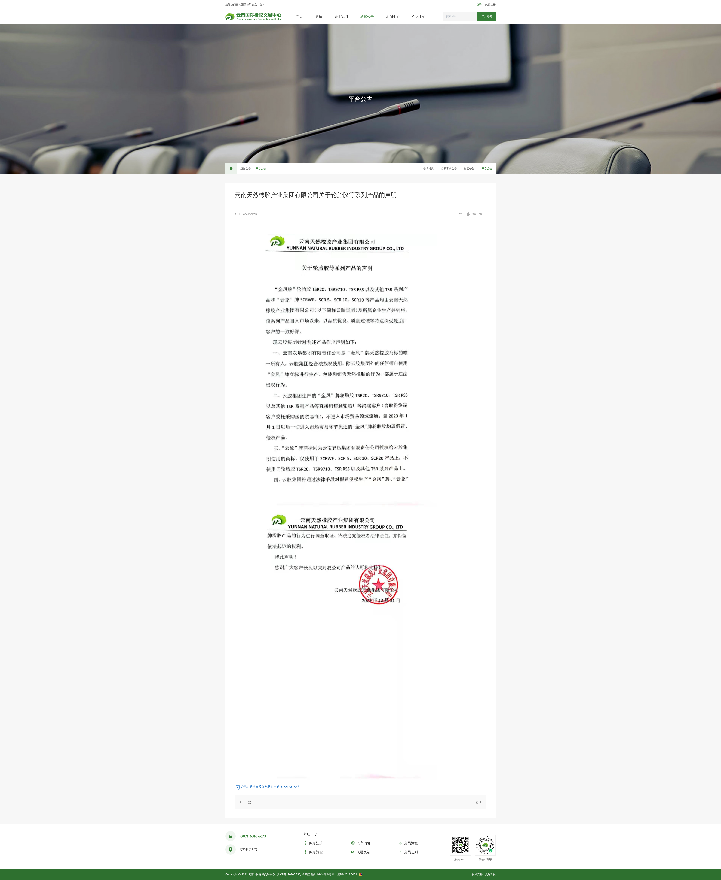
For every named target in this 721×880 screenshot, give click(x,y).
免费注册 (490, 4)
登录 (479, 4)
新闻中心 (393, 16)
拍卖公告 (469, 168)
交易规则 (428, 168)
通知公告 (367, 16)
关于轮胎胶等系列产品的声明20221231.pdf (269, 787)
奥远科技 (490, 874)
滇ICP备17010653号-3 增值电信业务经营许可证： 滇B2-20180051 (317, 874)
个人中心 (419, 16)
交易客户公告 (449, 168)
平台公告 (487, 168)
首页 (299, 16)
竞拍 (318, 16)
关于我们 (341, 16)
